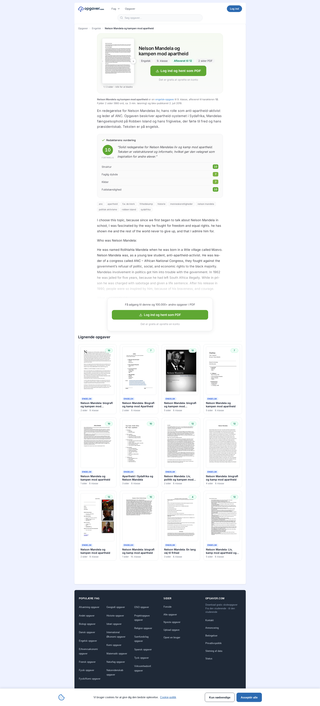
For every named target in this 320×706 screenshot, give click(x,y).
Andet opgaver (86, 615)
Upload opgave (171, 630)
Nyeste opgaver (172, 622)
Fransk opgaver (87, 661)
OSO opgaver (141, 607)
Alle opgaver (170, 614)
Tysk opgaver (141, 657)
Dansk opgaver (87, 632)
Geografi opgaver (115, 607)
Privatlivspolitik (213, 643)
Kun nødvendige (219, 697)
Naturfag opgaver (115, 661)
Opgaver (130, 8)
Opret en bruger (172, 637)
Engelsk (96, 28)
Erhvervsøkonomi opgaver (88, 651)
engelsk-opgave (164, 99)
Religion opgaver (143, 628)
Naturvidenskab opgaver (114, 672)
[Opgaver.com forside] (91, 9)
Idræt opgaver (113, 624)
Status (208, 658)
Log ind (234, 8)
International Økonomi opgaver (115, 634)
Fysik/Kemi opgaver (89, 678)
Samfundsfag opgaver (141, 638)
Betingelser (211, 635)
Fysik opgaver (86, 670)
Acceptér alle (249, 697)
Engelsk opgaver (88, 640)
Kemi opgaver (113, 645)
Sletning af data (213, 651)
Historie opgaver (115, 615)
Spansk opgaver (143, 649)
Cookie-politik (168, 697)
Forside (167, 606)
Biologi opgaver (87, 624)
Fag (113, 8)
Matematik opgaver (116, 653)
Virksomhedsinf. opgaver (143, 668)
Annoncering (212, 627)
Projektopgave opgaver (142, 617)
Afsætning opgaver (89, 607)
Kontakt (209, 620)
